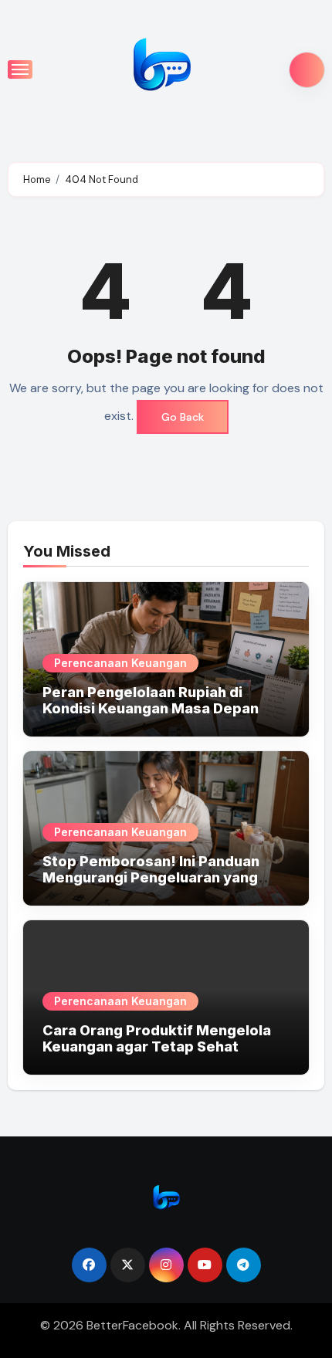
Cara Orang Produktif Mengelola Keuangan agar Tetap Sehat (156, 1038)
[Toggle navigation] (20, 69)
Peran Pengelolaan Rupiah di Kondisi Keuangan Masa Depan (150, 700)
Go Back (182, 417)
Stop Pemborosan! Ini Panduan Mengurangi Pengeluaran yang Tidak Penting (150, 878)
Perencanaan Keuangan (120, 662)
